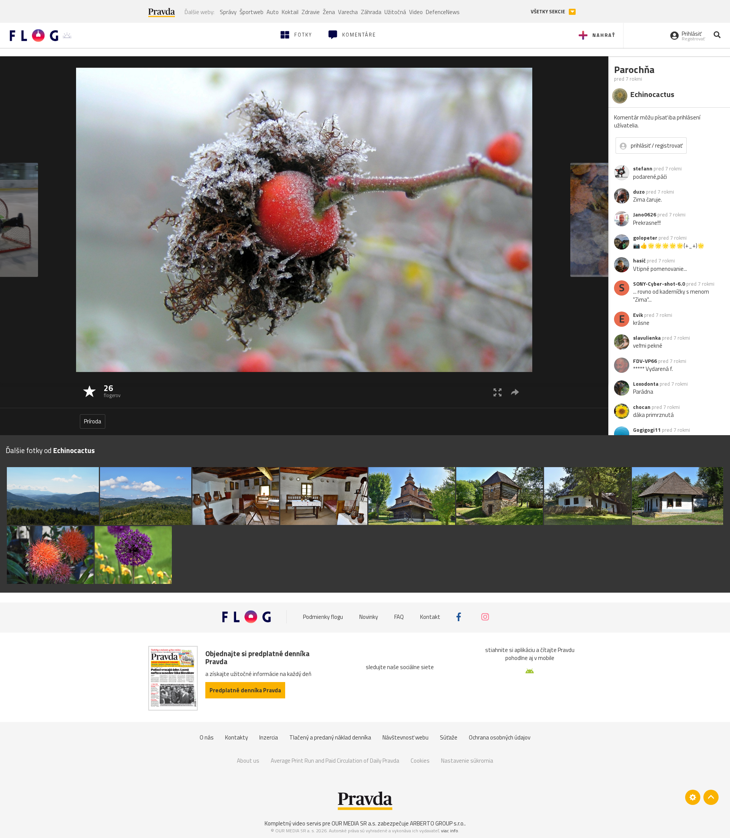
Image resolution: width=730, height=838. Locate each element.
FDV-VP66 (645, 361)
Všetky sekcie (548, 11)
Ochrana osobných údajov (499, 737)
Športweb (251, 12)
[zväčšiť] (497, 392)
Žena (329, 12)
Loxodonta (646, 384)
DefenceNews (443, 12)
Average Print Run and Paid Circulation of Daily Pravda (335, 761)
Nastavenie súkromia (467, 761)
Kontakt (430, 616)
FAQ (399, 616)
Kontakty (236, 737)
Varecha (348, 12)
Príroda (92, 421)
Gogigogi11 (647, 430)
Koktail (290, 12)
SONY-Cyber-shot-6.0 (659, 284)
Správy (228, 12)
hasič (639, 260)
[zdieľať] (515, 392)
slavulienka (647, 338)
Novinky (368, 616)
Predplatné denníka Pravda (245, 690)
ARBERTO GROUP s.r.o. (437, 823)
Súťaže (448, 737)
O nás (207, 737)
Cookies (420, 761)
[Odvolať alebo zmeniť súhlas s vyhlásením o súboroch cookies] (692, 797)
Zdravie (311, 12)
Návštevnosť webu (405, 737)
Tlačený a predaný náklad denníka (330, 737)
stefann (642, 168)
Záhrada (371, 12)
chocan (642, 407)
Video (416, 12)
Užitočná (395, 12)
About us (248, 761)
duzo (639, 192)
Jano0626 (644, 214)
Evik (638, 315)
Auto (273, 12)
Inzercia (268, 737)
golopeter (645, 238)
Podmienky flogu (323, 616)
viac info (449, 830)
